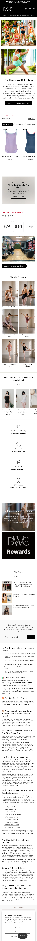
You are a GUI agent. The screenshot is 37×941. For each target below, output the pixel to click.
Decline (17, 932)
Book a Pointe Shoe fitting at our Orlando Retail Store (18, 15)
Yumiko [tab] (19, 124)
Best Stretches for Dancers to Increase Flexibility (23, 606)
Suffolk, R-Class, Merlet (14, 782)
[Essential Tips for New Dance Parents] (7, 598)
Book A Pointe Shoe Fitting (14, 266)
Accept (17, 927)
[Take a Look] (18, 190)
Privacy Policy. (17, 922)
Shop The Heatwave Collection (18, 103)
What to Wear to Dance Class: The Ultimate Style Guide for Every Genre (22, 584)
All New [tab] (7, 124)
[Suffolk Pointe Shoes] (7, 226)
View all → (31, 118)
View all (18, 384)
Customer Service (18, 907)
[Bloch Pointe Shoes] (18, 226)
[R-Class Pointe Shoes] (30, 226)
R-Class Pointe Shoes (11, 819)
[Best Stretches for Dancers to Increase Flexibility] (7, 610)
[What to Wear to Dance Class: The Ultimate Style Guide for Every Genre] (7, 586)
